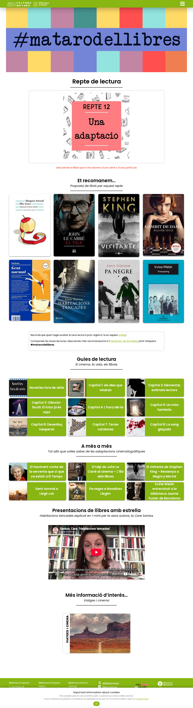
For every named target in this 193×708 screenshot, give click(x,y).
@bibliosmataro (111, 683)
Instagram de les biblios (124, 341)
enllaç (122, 335)
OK (96, 703)
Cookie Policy (142, 698)
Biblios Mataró (110, 687)
